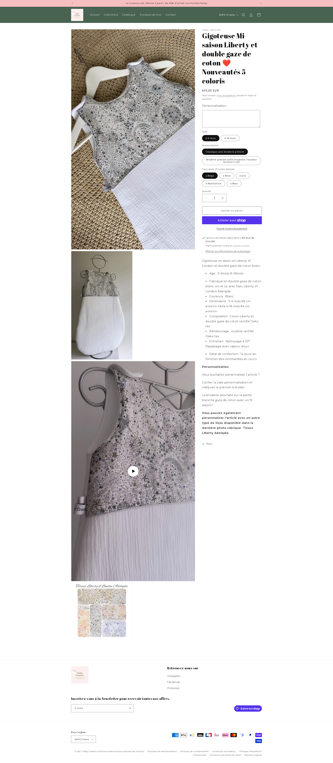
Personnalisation (214, 105)
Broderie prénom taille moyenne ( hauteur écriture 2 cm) (231, 161)
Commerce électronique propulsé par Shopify (121, 751)
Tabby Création (89, 751)
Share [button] (209, 443)
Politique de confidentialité (194, 751)
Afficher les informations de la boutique (228, 251)
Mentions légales (253, 755)
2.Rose (227, 175)
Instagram (174, 676)
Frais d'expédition (226, 95)
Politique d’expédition (250, 751)
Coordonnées (199, 755)
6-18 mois (230, 138)
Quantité (206, 191)
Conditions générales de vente (225, 755)
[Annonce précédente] (72, 3)
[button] (243, 15)
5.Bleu (234, 183)
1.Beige (210, 175)
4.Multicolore (213, 183)
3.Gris (242, 175)
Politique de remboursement (162, 751)
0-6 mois (211, 138)
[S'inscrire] (129, 708)
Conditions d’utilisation (224, 751)
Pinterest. (173, 688)
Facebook (173, 682)
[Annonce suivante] (260, 3)
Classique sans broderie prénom (225, 151)
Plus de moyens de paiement (232, 228)
